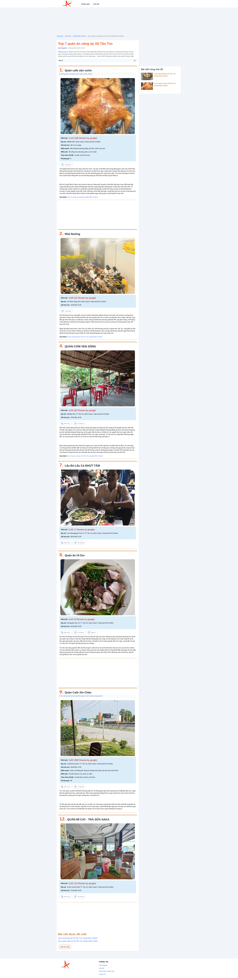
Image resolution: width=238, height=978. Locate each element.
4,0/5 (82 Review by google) (82, 410)
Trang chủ (60, 36)
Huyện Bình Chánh (79, 36)
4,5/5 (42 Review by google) (82, 298)
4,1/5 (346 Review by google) (83, 138)
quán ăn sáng (64, 947)
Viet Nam (68, 36)
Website (93, 632)
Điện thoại (67, 423)
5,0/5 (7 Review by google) (82, 529)
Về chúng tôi (103, 965)
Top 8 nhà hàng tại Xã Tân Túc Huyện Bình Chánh (84, 337)
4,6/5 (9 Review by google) (82, 619)
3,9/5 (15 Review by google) (82, 883)
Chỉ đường (68, 164)
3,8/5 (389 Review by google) (83, 760)
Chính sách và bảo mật (106, 971)
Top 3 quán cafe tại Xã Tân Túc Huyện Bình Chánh (85, 456)
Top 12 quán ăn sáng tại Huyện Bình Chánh (82, 197)
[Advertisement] (112, 20)
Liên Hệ (101, 968)
